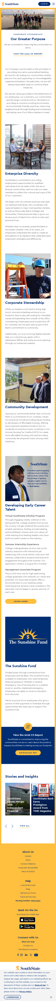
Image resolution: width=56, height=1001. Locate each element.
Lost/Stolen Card (28, 885)
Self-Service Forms (28, 893)
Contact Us (28, 946)
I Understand (12, 997)
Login (44, 4)
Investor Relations (28, 864)
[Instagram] (22, 955)
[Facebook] (17, 955)
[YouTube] (36, 955)
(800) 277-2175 (28, 942)
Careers (28, 856)
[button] (6, 826)
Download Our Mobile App (28, 914)
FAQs (28, 889)
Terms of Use (40, 985)
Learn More (21, 601)
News (28, 860)
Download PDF (28, 753)
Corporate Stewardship (28, 868)
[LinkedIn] (27, 955)
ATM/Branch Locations (28, 949)
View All (25, 826)
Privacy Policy (25, 991)
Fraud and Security (28, 897)
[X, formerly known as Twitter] (32, 955)
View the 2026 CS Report (28, 54)
